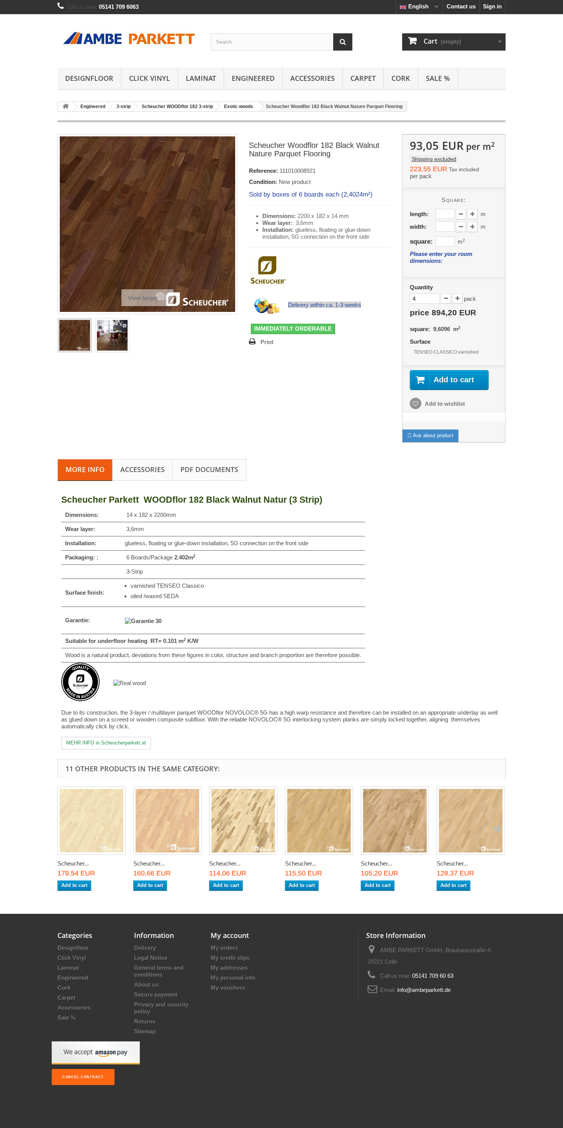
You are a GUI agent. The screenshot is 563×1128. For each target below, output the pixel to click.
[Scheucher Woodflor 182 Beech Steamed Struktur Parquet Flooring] (395, 821)
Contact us (461, 6)
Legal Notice (150, 957)
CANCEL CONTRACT (83, 1077)
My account (230, 935)
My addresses (229, 967)
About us (146, 984)
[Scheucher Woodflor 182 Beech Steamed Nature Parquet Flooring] (319, 821)
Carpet (363, 78)
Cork (400, 78)
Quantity (421, 287)
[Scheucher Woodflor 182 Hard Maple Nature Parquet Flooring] (167, 821)
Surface (421, 341)
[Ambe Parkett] (128, 39)
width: (418, 226)
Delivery (145, 947)
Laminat (201, 78)
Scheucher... (73, 863)
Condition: (263, 182)
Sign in (492, 6)
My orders (224, 947)
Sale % (438, 78)
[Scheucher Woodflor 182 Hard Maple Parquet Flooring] (91, 821)
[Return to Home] (65, 106)
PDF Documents (209, 469)
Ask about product (432, 435)
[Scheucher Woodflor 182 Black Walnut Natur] (75, 335)
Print (266, 342)
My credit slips (230, 957)
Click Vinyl (149, 78)
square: (421, 241)
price (443, 312)
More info (85, 469)
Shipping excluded (434, 159)
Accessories (312, 78)
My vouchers (228, 987)
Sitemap (145, 1031)
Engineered (253, 78)
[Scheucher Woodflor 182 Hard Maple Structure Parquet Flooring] (243, 821)
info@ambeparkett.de (424, 990)
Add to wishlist (444, 403)
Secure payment (155, 994)
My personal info (233, 977)
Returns (144, 1021)
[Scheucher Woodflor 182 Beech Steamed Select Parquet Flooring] (471, 821)
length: (419, 214)
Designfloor (89, 78)
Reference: (263, 170)
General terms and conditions (158, 971)
